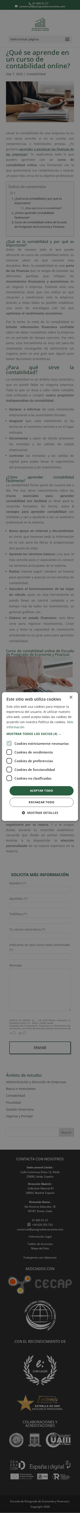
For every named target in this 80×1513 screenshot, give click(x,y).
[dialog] (40, 756)
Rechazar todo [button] (41, 802)
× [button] (70, 697)
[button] (40, 734)
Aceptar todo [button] (41, 791)
